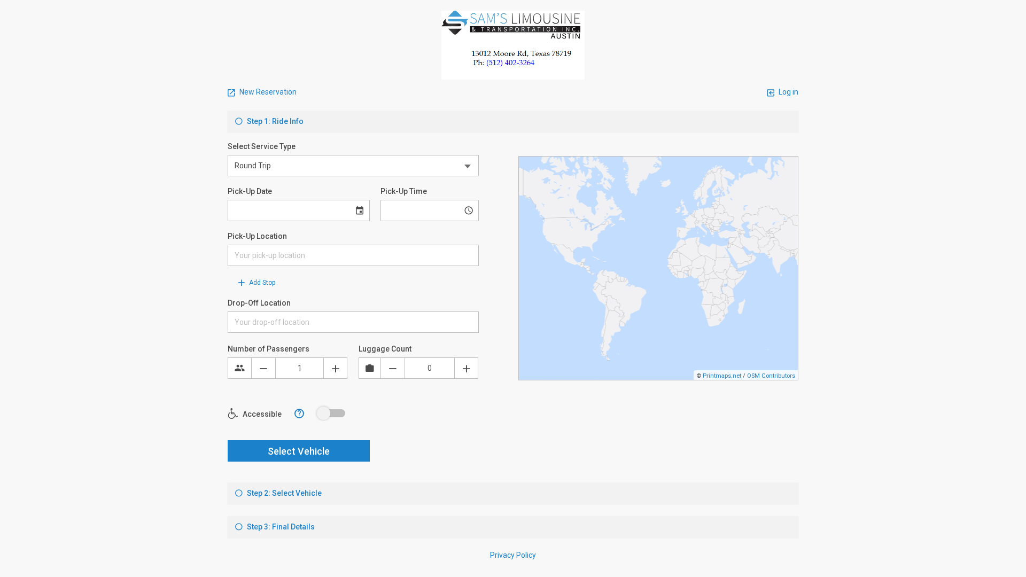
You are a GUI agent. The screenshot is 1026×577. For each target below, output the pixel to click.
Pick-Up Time (403, 191)
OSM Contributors (771, 375)
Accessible (261, 414)
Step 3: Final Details (280, 527)
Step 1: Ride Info (274, 121)
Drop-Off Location (259, 303)
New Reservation (267, 92)
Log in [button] (787, 92)
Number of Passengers (268, 349)
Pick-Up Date (250, 191)
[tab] (513, 122)
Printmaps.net (722, 375)
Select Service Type (262, 146)
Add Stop (261, 282)
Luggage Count (385, 349)
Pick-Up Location (257, 236)
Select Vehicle (299, 451)
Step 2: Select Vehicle (283, 493)
